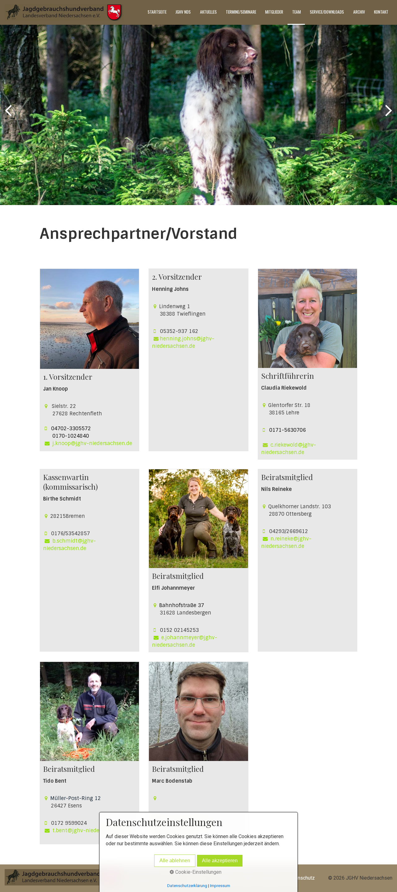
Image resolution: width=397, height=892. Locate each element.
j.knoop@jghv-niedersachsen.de (92, 443)
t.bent (59, 830)
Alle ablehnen (174, 860)
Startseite (157, 12)
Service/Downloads (327, 12)
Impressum (220, 885)
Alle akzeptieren (220, 860)
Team (296, 12)
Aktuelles (208, 12)
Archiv (359, 12)
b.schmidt (65, 541)
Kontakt (381, 12)
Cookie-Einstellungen (197, 872)
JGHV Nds (183, 12)
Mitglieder (274, 12)
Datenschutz (301, 878)
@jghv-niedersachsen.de (98, 830)
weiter (387, 116)
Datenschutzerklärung (187, 885)
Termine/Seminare (241, 12)
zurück (9, 116)
